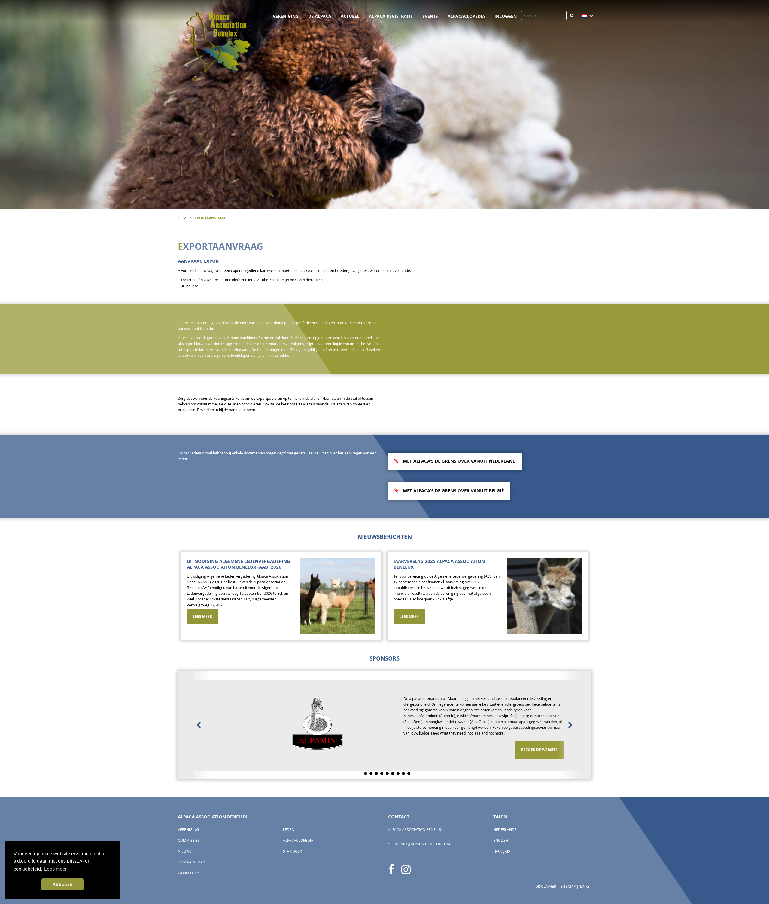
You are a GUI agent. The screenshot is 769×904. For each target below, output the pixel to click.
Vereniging (286, 16)
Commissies (189, 822)
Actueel (350, 16)
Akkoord (62, 884)
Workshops (189, 855)
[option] (281, 597)
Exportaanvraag (209, 218)
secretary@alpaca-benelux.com (419, 826)
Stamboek (292, 833)
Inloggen (505, 16)
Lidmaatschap (191, 844)
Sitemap (568, 868)
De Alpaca (319, 16)
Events (430, 16)
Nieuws (185, 833)
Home (183, 218)
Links (585, 868)
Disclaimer (545, 868)
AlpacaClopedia (466, 16)
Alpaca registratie (391, 16)
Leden (288, 811)
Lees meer (202, 616)
